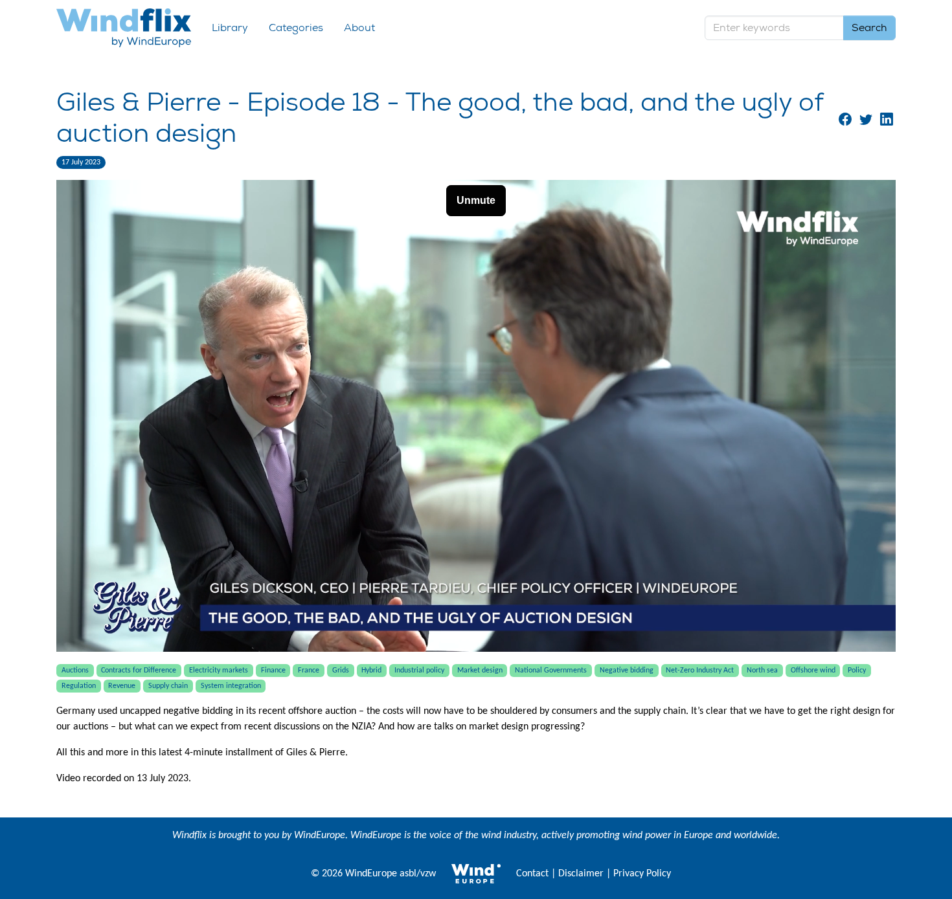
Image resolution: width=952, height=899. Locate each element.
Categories (296, 27)
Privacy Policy (642, 874)
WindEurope (319, 835)
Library (230, 27)
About (359, 27)
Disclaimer (581, 874)
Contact (532, 874)
